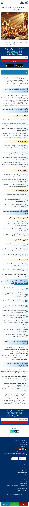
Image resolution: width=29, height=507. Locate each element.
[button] (2, 3)
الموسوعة (21, 42)
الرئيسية (25, 42)
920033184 (14, 51)
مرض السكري (7, 44)
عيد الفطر (14, 44)
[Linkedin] (23, 449)
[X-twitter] (25, 449)
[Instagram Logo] (17, 449)
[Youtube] (20, 449)
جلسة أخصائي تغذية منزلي (13, 379)
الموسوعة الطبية (20, 44)
